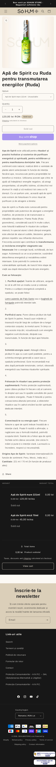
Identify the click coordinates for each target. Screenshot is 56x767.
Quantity (6, 104)
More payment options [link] (28, 144)
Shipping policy (20, 744)
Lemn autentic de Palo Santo (19, 299)
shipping (27, 558)
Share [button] (8, 474)
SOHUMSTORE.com (26, 736)
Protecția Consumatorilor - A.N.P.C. (23, 684)
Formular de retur (14, 661)
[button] (6, 11)
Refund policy (17, 740)
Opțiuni (5, 91)
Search (9, 642)
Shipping (5, 120)
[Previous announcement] (5, 4)
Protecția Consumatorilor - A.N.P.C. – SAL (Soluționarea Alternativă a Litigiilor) (26, 676)
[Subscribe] (47, 620)
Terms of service (46, 740)
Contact (9, 668)
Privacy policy (31, 740)
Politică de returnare (16, 655)
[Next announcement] (51, 4)
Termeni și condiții (15, 648)
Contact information (36, 744)
